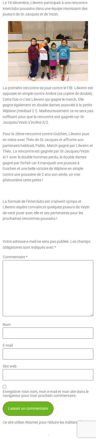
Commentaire (15, 257)
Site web (10, 366)
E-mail (8, 346)
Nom (7, 325)
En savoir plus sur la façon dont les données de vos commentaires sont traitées (47, 428)
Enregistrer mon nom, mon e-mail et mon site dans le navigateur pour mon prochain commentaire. (46, 394)
